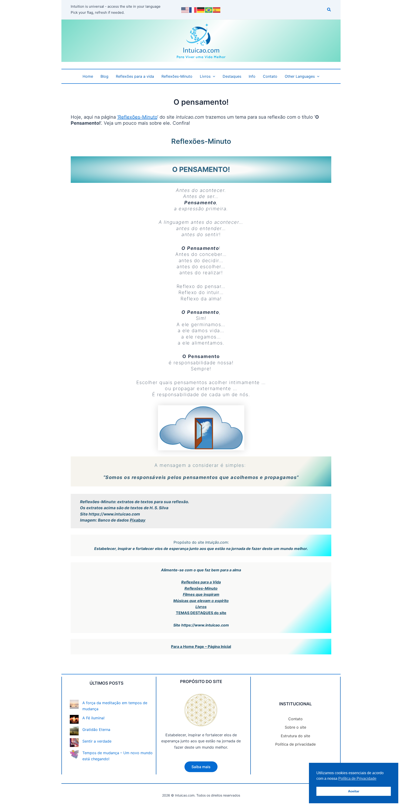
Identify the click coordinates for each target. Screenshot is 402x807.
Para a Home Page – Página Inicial (201, 646)
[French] (193, 9)
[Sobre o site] (295, 727)
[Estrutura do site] (295, 736)
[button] (329, 10)
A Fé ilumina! (93, 718)
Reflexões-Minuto (201, 588)
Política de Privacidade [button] (357, 778)
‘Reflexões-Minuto (137, 117)
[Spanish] (217, 9)
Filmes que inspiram (201, 594)
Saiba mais (201, 766)
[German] (201, 9)
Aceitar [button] (353, 791)
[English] (185, 9)
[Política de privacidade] (295, 744)
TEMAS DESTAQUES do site (201, 612)
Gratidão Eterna (96, 729)
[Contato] (295, 719)
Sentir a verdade (96, 741)
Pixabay (137, 520)
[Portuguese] (209, 9)
